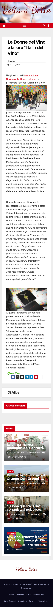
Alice (12, 61)
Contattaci (22, 601)
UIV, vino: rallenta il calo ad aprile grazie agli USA (26, 538)
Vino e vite (12, 441)
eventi (10, 471)
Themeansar (26, 588)
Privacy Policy (43, 601)
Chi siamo (20, 594)
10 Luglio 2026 (17, 453)
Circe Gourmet (10, 601)
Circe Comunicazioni (35, 594)
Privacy (32, 601)
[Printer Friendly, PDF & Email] (13, 373)
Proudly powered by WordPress (17, 584)
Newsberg (42, 584)
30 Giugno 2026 (17, 514)
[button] (44, 25)
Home (11, 594)
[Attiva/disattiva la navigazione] (25, 26)
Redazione (34, 453)
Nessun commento (16, 457)
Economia (12, 533)
